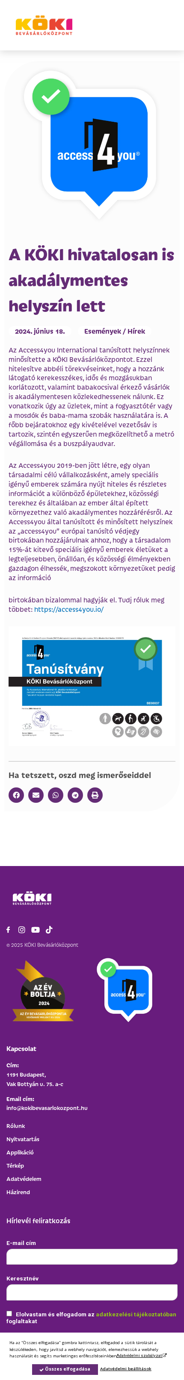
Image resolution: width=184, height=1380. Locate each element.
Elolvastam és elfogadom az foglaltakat (91, 1317)
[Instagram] (22, 930)
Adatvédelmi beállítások (125, 1368)
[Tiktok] (49, 930)
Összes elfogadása (67, 1369)
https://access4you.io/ (69, 609)
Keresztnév (22, 1278)
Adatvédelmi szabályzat (139, 1355)
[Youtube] (35, 930)
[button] (16, 795)
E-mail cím (21, 1242)
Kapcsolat (21, 1048)
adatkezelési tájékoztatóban (136, 1314)
